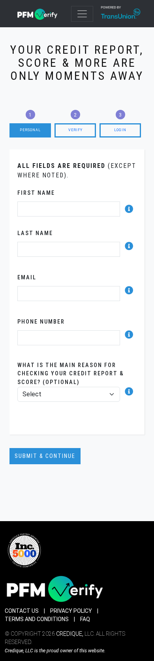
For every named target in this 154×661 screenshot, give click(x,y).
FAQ (85, 619)
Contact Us (22, 611)
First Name (36, 193)
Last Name (35, 233)
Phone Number (41, 321)
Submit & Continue (45, 456)
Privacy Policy (71, 611)
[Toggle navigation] (82, 14)
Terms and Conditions (37, 619)
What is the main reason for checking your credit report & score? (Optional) (70, 374)
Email (26, 277)
